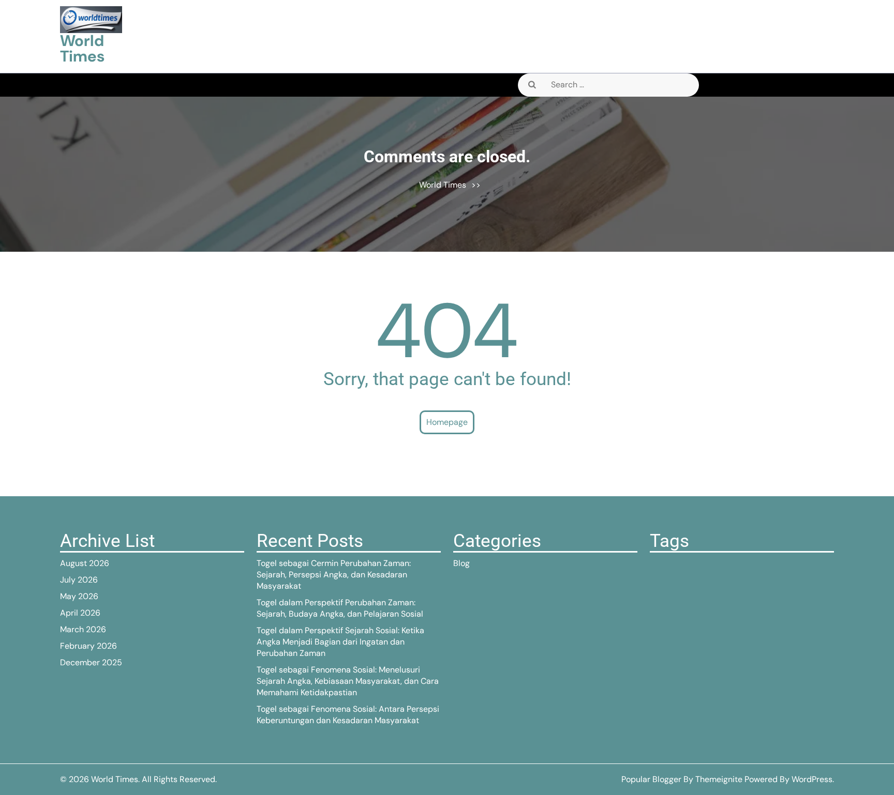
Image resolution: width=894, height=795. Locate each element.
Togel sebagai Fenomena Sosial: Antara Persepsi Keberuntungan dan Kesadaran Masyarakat (348, 715)
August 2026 (84, 563)
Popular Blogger (651, 779)
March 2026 (83, 629)
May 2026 (79, 596)
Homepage (447, 422)
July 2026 (79, 579)
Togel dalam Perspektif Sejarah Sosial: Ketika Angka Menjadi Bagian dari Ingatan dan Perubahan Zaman (340, 642)
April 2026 (80, 612)
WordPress (812, 779)
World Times (82, 48)
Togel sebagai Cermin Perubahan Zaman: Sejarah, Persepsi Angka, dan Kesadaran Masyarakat (334, 574)
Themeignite (718, 779)
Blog (461, 563)
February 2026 (88, 645)
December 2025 (91, 662)
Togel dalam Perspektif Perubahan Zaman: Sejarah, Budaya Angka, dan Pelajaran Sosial (340, 608)
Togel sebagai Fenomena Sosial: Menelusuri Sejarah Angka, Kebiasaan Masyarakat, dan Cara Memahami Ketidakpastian (348, 681)
